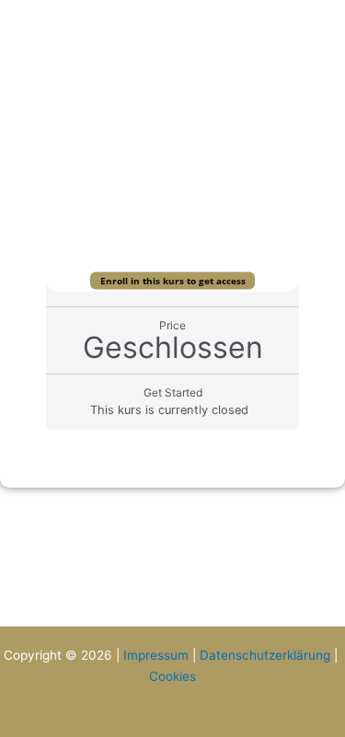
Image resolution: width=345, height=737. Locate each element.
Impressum (156, 655)
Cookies (172, 676)
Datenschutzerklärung (265, 655)
